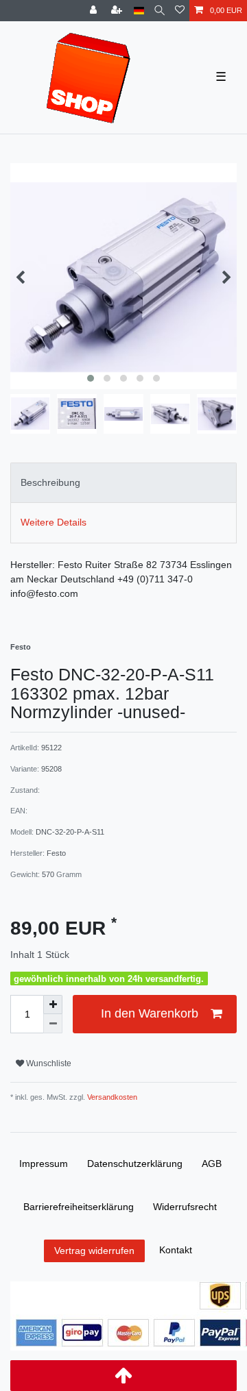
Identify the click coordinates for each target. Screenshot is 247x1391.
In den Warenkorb (149, 1013)
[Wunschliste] (179, 10)
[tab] (123, 483)
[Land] (139, 10)
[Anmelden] (94, 10)
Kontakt (175, 1249)
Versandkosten (111, 1097)
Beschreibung (50, 482)
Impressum (43, 1163)
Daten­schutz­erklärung (135, 1163)
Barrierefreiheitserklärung (78, 1206)
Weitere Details (53, 522)
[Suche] (159, 10)
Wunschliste (47, 1063)
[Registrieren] (118, 10)
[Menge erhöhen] (52, 1004)
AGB (212, 1163)
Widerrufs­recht (185, 1206)
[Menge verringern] (52, 1023)
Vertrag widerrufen (94, 1250)
